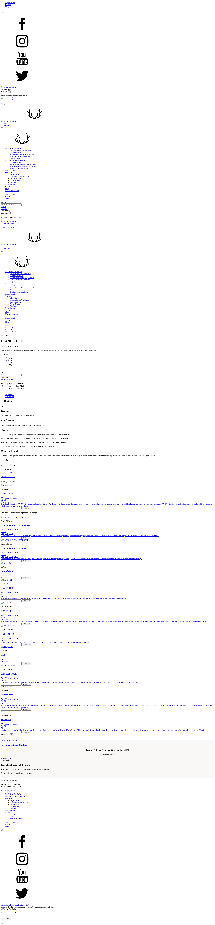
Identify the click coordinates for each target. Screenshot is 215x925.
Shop (7, 7)
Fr (1, 13)
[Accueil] (22, 146)
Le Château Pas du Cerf (13, 148)
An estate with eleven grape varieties (23, 164)
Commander (5, 125)
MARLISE (6, 719)
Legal (12, 905)
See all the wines (7, 379)
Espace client (10, 3)
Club (3, 655)
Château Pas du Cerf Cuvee (19, 177)
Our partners (5, 905)
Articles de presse (16, 818)
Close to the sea (15, 162)
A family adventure (16, 152)
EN (5, 11)
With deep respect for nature (20, 156)
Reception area (10, 185)
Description (9, 395)
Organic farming (16, 158)
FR (2, 11)
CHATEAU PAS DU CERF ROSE (17, 548)
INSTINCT (6, 611)
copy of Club (7, 571)
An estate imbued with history (20, 150)
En (4, 13)
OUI (3, 919)
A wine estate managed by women (22, 154)
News (7, 812)
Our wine (8, 172)
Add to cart (5, 377)
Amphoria (13, 183)
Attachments (9, 397)
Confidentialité (20, 905)
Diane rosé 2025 (7, 473)
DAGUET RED (8, 634)
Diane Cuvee (14, 174)
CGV (27, 905)
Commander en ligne (8, 100)
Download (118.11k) (8, 477)
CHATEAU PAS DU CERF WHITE (17, 525)
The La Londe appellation (19, 168)
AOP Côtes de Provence (9, 498)
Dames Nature (15, 181)
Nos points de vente (8, 104)
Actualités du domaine (9, 741)
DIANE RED (7, 588)
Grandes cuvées (15, 179)
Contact (8, 5)
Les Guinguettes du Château (14, 745)
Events (12, 814)
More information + (8, 777)
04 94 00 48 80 (10, 790)
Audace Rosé (7, 493)
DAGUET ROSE (9, 674)
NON (8, 919)
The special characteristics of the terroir (23, 166)
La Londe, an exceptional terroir (16, 160)
